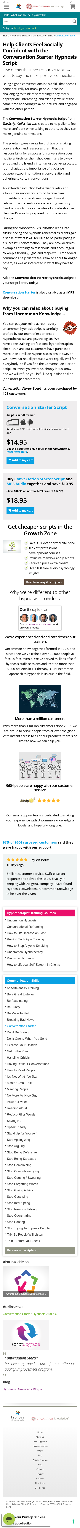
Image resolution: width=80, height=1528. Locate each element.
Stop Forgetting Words (22, 1184)
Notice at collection (19, 1523)
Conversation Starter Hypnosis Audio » (30, 1314)
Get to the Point (18, 1051)
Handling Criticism (19, 1057)
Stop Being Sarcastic (21, 1158)
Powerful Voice (17, 1102)
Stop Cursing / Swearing (24, 1177)
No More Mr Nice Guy (22, 1095)
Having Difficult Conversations (28, 1064)
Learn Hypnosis (40, 1441)
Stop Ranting (16, 1222)
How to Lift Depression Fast (26, 933)
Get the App (40, 1488)
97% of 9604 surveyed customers (30, 842)
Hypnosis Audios (40, 1446)
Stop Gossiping (17, 1196)
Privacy (40, 1474)
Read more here (17, 451)
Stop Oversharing (19, 1215)
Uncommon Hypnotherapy (25, 952)
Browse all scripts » (21, 1250)
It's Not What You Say (22, 1076)
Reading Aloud (17, 1108)
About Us (40, 1437)
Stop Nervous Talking (21, 1209)
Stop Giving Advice (20, 1190)
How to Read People (21, 1070)
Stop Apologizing (18, 1140)
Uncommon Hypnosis (22, 920)
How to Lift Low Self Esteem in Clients (33, 964)
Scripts (40, 1451)
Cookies (40, 1478)
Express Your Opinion (22, 1045)
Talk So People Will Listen (25, 1234)
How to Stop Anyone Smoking (27, 945)
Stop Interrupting (18, 1203)
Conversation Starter (19, 292)
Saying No (14, 1121)
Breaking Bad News (20, 1019)
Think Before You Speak (23, 1241)
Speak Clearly (16, 1127)
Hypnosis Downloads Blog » (22, 1389)
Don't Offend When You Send (27, 1038)
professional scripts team (38, 624)
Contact (40, 1469)
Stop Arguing (16, 1146)
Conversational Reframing (25, 927)
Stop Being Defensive (22, 1152)
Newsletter (40, 1483)
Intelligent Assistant (25, 28)
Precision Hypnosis (20, 958)
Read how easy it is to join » (44, 582)
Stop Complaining (19, 1165)
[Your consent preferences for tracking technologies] (73, 1521)
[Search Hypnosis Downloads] (74, 21)
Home (40, 1432)
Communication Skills (23, 980)
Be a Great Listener (20, 994)
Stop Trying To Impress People (28, 1228)
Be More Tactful (18, 1013)
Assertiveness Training (23, 988)
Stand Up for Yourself (21, 1133)
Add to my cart (22, 460)
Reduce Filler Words (21, 1114)
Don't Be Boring (17, 1032)
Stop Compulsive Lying (23, 1171)
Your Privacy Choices (30, 1517)
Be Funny (13, 1007)
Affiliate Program (40, 1460)
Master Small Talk (19, 1083)
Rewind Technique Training (25, 939)
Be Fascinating (17, 1000)
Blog (40, 1455)
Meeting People (17, 1089)
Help (40, 1464)
